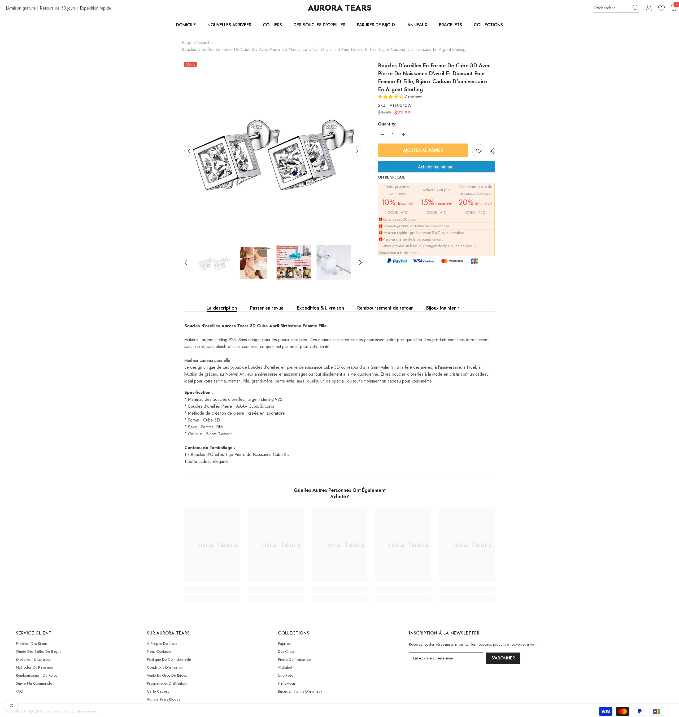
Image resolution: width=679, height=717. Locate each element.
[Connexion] (649, 8)
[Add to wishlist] (478, 150)
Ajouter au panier (423, 150)
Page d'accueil (195, 43)
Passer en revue (267, 308)
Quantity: (387, 124)
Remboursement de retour (385, 308)
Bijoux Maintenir (442, 308)
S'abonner (503, 658)
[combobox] (611, 8)
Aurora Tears (50, 711)
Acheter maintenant (436, 167)
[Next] (357, 150)
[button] (391, 97)
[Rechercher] (616, 8)
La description (222, 308)
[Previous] (189, 150)
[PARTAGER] (490, 151)
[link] (212, 589)
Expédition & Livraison (320, 308)
